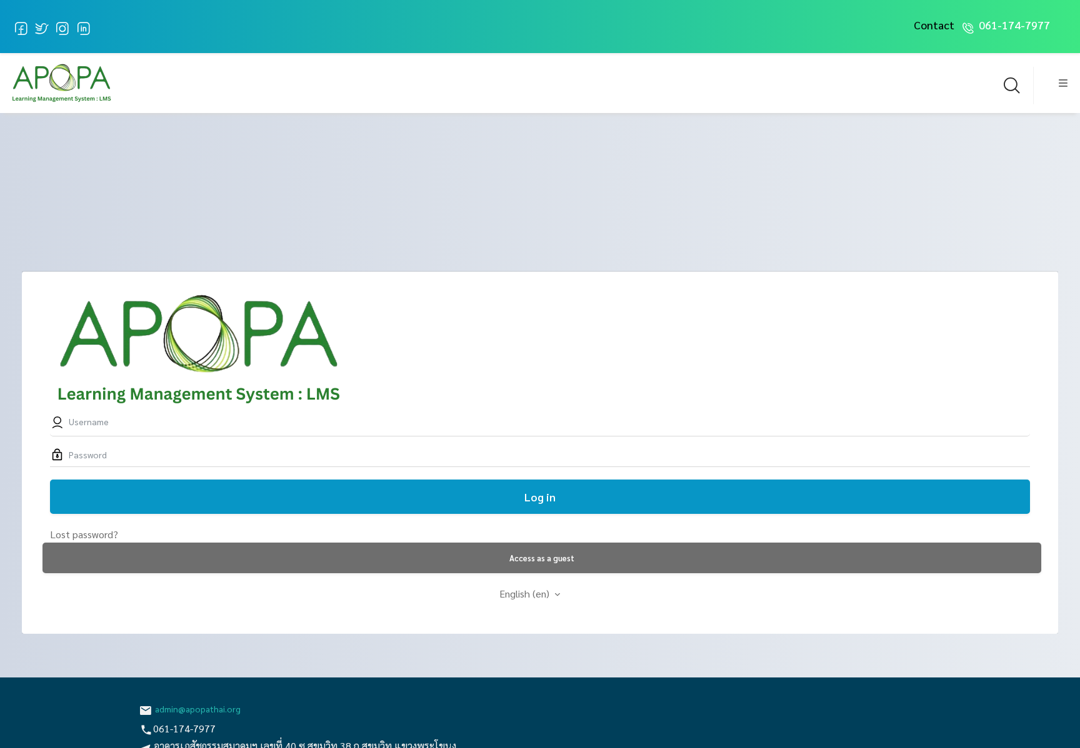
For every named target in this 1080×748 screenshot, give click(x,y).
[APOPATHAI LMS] (61, 80)
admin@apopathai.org (198, 708)
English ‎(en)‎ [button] (525, 593)
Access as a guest (541, 558)
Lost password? (84, 534)
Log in (540, 497)
